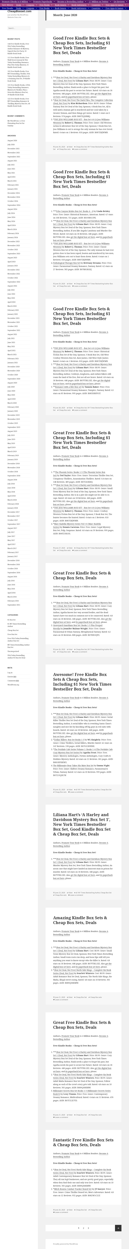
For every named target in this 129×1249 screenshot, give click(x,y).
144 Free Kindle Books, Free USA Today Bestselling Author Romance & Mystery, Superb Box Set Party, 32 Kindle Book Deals (18, 49)
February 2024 (13, 233)
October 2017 (13, 520)
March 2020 (12, 403)
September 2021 (14, 330)
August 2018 (12, 480)
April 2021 (12, 350)
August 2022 (12, 286)
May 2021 (11, 346)
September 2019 (14, 427)
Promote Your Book (70, 61)
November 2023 (14, 245)
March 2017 (12, 548)
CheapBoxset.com (19, 11)
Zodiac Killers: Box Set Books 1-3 (69, 739)
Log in (10, 672)
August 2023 (12, 258)
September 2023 (14, 253)
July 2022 (11, 290)
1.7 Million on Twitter (98, 1)
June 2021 (11, 342)
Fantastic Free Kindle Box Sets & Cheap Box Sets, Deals (83, 1142)
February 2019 (13, 455)
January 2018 (13, 508)
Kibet (70, 147)
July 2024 (11, 213)
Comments (13, 681)
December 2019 (14, 415)
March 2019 (12, 451)
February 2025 (13, 185)
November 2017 (14, 516)
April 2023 (12, 262)
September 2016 (14, 572)
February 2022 (13, 310)
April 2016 (12, 593)
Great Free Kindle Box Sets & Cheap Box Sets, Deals (82, 575)
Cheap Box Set (13, 630)
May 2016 (11, 589)
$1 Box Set (12, 620)
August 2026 (12, 140)
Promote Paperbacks (42, 1)
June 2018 (11, 488)
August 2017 (12, 528)
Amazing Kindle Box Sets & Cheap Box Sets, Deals (80, 920)
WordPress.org (13, 685)
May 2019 (11, 443)
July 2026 (11, 144)
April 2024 (12, 225)
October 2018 (13, 472)
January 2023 (13, 266)
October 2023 (13, 249)
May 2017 (11, 540)
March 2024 (12, 229)
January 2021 (13, 362)
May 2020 (11, 395)
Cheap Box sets (65, 149)
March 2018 (12, 500)
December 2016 (14, 560)
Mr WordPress (13, 121)
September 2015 (14, 605)
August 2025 (12, 161)
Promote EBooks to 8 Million (15, 1)
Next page (118, 1228)
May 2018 (11, 492)
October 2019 (13, 423)
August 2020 (12, 383)
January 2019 (13, 459)
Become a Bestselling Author (70, 1)
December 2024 (14, 193)
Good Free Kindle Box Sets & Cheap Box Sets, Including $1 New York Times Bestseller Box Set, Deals (81, 45)
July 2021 (11, 338)
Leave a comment (80, 149)
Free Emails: (7, 8)
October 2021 (13, 326)
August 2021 (12, 334)
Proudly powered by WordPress (65, 1244)
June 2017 (11, 536)
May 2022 (11, 298)
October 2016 (13, 568)
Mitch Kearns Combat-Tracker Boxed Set (73, 1189)
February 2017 (13, 552)
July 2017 (11, 532)
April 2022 (12, 302)
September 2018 (14, 476)
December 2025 (14, 148)
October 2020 (13, 375)
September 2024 (14, 205)
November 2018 (14, 467)
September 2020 (14, 379)
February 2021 (13, 358)
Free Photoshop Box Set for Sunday (16, 123)
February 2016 (13, 601)
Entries (12, 677)
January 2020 (13, 411)
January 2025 (13, 189)
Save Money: (8, 5)
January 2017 (13, 556)
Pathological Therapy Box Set (66, 263)
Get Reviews (119, 1)
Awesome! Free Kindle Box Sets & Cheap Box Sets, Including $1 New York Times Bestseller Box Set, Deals (82, 682)
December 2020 (14, 367)
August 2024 (12, 209)
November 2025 (14, 153)
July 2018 (11, 484)
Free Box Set (12, 634)
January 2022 (13, 314)
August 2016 (12, 576)
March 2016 (12, 597)
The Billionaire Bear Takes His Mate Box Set (73, 765)
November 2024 (14, 197)
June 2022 (11, 294)
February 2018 (13, 504)
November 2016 (14, 564)
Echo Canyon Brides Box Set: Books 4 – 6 (74, 211)
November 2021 (14, 322)
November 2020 (14, 371)
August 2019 (12, 431)
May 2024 (11, 221)
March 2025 (12, 181)
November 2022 (14, 274)
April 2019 (12, 447)
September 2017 (14, 524)
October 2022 (13, 278)
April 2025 (12, 177)
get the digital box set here (83, 237)
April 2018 (12, 496)
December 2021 (14, 318)
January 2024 (13, 237)
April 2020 (12, 399)
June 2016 (11, 585)
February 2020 (13, 407)
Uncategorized (13, 651)
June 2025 (11, 169)
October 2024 (13, 201)
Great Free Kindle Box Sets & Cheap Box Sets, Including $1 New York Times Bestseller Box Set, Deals (82, 440)
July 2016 (11, 581)
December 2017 (14, 512)
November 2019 (14, 419)
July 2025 (11, 165)
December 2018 (14, 463)
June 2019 (11, 439)
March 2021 (12, 354)
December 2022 (14, 270)
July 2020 (11, 387)
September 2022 (14, 282)
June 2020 (11, 391)
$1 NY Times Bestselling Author (88, 789)
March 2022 (12, 306)
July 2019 (11, 435)
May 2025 (11, 173)
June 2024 (11, 217)
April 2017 (12, 544)
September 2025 (14, 157)
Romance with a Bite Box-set (68, 387)
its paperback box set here (77, 97)
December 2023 (14, 241)
